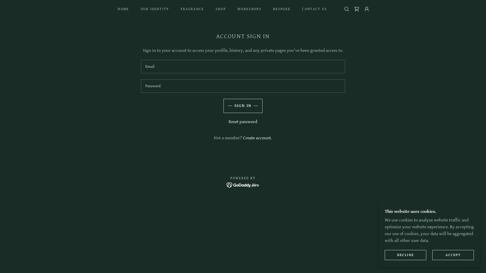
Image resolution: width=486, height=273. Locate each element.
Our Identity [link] (155, 9)
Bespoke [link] (281, 9)
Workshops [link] (249, 9)
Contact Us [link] (314, 9)
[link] (357, 9)
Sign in (243, 105)
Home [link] (123, 9)
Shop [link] (221, 9)
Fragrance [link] (192, 9)
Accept (453, 255)
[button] (367, 9)
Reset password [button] (243, 121)
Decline (405, 255)
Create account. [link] (257, 138)
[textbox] (243, 66)
